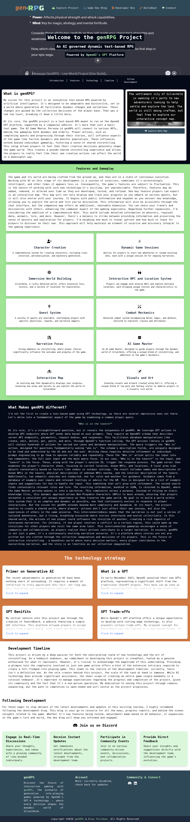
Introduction (56, 80)
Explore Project (67, 8)
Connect (170, 8)
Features (75, 80)
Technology (92, 80)
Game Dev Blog (96, 8)
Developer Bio (124, 8)
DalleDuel (149, 8)
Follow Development (130, 80)
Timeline (109, 80)
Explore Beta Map (157, 131)
